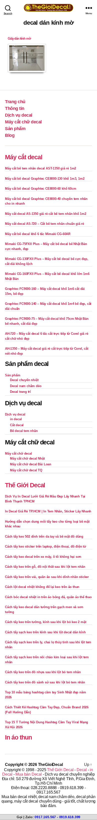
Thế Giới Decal (25, 485)
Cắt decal (17, 425)
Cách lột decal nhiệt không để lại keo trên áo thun (42, 587)
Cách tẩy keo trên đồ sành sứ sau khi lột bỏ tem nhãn (45, 682)
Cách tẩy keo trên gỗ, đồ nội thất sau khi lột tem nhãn (45, 567)
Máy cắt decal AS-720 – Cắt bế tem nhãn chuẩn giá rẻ (44, 224)
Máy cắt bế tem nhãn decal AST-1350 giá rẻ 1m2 (40, 168)
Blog (9, 135)
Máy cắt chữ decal (23, 121)
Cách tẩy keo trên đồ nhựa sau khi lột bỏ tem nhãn (43, 672)
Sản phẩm (15, 128)
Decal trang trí (20, 392)
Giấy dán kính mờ (19, 38)
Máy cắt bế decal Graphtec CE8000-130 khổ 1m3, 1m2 (44, 178)
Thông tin (14, 108)
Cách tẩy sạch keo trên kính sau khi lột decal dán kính (45, 632)
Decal (82, 770)
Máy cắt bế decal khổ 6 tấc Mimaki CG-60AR (37, 234)
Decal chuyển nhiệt (24, 380)
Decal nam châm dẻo (26, 386)
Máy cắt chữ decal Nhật (27, 458)
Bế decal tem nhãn (24, 431)
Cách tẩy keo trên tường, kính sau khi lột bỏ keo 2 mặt (45, 622)
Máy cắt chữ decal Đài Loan (30, 464)
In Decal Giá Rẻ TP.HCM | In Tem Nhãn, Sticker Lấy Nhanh (48, 511)
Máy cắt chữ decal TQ (26, 470)
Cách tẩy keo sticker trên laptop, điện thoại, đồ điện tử (45, 546)
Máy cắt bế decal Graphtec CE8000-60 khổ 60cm (40, 188)
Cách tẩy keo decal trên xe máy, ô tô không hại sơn (43, 557)
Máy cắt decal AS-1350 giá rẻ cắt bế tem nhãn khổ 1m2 (45, 214)
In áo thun (18, 737)
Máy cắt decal (23, 157)
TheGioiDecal (50, 764)
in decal (16, 419)
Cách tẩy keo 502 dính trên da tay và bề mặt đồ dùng (44, 536)
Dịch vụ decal (18, 115)
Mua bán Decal (28, 774)
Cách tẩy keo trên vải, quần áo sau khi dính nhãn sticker (47, 577)
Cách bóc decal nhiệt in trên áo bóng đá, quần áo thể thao (48, 597)
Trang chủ (15, 101)
